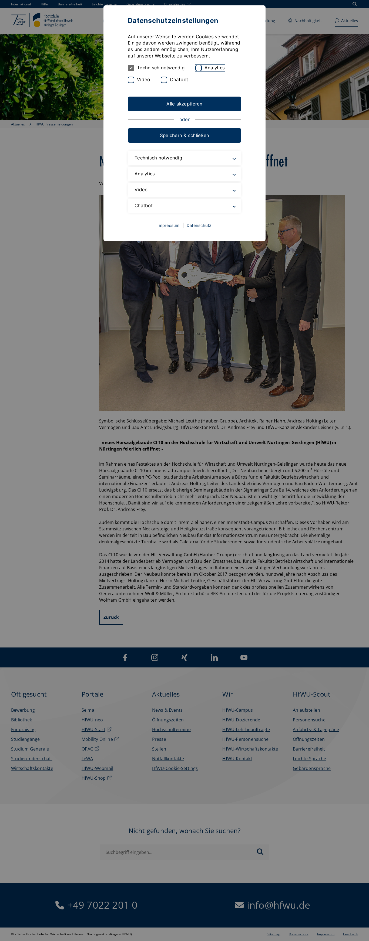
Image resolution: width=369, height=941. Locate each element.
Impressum (168, 225)
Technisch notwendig (161, 67)
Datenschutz (199, 225)
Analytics (214, 67)
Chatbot (179, 79)
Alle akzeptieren (184, 104)
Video (143, 79)
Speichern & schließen (184, 135)
